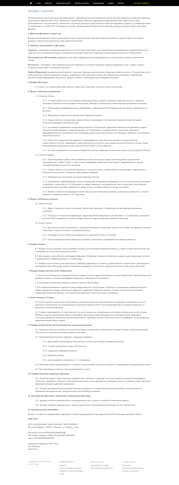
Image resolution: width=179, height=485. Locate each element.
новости (48, 3)
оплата (121, 3)
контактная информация (132, 468)
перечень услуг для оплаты (71, 471)
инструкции (98, 3)
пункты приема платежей (70, 468)
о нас (38, 3)
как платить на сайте (100, 465)
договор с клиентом (130, 471)
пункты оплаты (82, 3)
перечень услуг (63, 3)
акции (110, 3)
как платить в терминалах (102, 468)
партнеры (126, 465)
